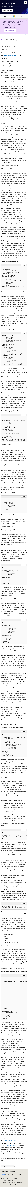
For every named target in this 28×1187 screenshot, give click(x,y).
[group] (14, 278)
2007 (6, 35)
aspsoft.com (10, 1145)
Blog (21, 1178)
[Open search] (21, 16)
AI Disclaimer (4, 1178)
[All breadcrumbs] (2, 35)
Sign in (25, 16)
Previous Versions (14, 1178)
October (11, 35)
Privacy (10, 1180)
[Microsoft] (14, 16)
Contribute (4, 1180)
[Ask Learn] (23, 35)
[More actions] (25, 35)
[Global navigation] (1, 16)
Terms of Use (20, 1182)
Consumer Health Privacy (7, 1182)
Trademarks (4, 1185)
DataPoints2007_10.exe (9, 55)
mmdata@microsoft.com (10, 1140)
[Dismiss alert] (25, 2)
